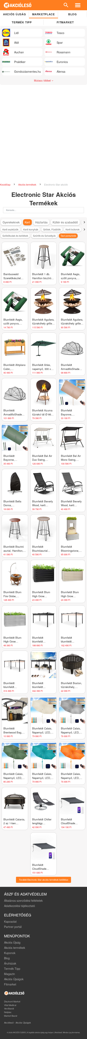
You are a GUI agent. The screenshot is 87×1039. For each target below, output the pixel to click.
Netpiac (8, 1012)
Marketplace (43, 14)
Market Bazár (10, 1015)
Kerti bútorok (73, 229)
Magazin (9, 974)
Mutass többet (43, 80)
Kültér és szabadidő (65, 222)
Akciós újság (14, 14)
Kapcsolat (10, 921)
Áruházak (10, 963)
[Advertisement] (43, 136)
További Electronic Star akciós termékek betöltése (43, 879)
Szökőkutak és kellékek (15, 235)
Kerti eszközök (10, 229)
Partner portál (13, 927)
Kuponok (9, 953)
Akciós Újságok (13, 979)
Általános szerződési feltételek (23, 901)
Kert (27, 222)
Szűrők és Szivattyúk (44, 235)
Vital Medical (10, 1005)
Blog (72, 14)
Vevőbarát (9, 1008)
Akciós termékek (27, 184)
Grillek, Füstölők (52, 229)
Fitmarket (65, 22)
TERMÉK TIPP (22, 22)
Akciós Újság (12, 942)
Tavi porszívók (68, 235)
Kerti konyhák (30, 229)
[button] (84, 222)
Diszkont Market (12, 1001)
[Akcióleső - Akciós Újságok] (17, 5)
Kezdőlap (5, 184)
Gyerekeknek (11, 222)
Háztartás (41, 222)
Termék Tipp (12, 969)
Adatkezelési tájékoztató (19, 906)
